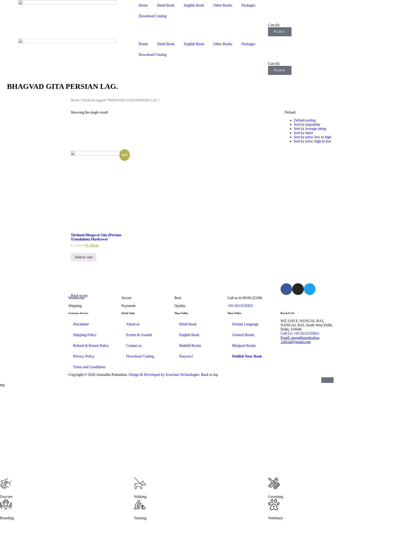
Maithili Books (190, 346)
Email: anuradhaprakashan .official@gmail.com (300, 340)
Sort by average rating (310, 129)
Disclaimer (81, 324)
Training (140, 518)
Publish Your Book (247, 356)
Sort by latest (303, 133)
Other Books (222, 5)
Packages (248, 5)
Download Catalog (153, 16)
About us (133, 324)
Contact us (134, 346)
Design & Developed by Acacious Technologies (164, 375)
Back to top (79, 295)
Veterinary (275, 518)
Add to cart (83, 257)
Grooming (275, 497)
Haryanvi (186, 356)
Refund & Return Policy (91, 346)
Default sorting (305, 120)
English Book (194, 5)
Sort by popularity (307, 124)
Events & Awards (139, 335)
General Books (243, 335)
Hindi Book (165, 5)
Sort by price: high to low (312, 141)
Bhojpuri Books (244, 346)
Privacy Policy (83, 356)
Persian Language (245, 324)
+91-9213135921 (240, 306)
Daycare (6, 497)
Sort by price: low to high (312, 137)
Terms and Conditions (89, 367)
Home (143, 5)
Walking (140, 497)
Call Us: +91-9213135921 (300, 333)
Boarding (7, 518)
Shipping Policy (85, 335)
